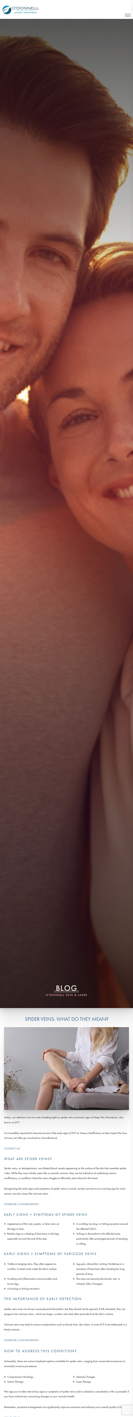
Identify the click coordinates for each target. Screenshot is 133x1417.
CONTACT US (12, 1148)
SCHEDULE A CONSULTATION (21, 1204)
